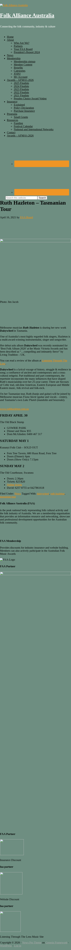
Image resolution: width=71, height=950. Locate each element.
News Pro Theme (31, 942)
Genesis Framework (56, 942)
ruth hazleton (57, 493)
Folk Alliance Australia (27, 15)
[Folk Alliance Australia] (14, 5)
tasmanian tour (8, 496)
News (17, 493)
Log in (17, 945)
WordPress (6, 945)
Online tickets (14, 484)
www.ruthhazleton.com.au (14, 408)
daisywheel (43, 493)
